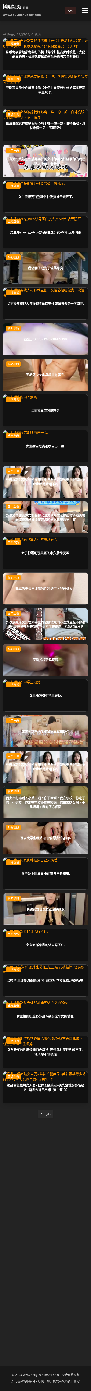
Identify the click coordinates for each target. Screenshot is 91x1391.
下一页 (44, 1114)
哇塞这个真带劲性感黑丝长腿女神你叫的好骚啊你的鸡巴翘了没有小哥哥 (45, 161)
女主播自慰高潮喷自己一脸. (45, 446)
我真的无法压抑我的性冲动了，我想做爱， (45, 589)
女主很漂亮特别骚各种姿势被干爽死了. (45, 197)
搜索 (70, 11)
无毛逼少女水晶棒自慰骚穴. (45, 375)
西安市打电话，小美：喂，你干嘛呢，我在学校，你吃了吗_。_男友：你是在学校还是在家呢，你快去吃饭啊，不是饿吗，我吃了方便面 (45, 802)
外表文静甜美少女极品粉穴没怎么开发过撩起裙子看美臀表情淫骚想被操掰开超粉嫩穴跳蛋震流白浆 (45, 517)
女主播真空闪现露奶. (45, 410)
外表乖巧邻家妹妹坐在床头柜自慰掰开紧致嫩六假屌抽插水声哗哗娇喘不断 (45, 481)
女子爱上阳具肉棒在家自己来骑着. (45, 874)
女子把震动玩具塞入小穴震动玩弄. (45, 553)
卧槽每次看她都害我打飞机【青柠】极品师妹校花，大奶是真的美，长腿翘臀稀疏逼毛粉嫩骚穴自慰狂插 (45, 54)
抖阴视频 (12, 7)
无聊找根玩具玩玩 (45, 660)
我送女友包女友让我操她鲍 (45, 909)
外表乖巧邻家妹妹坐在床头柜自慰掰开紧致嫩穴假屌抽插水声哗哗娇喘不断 (45, 766)
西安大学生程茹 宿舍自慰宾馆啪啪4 (45, 838)
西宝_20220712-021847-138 (45, 339)
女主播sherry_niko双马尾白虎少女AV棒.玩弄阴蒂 (45, 232)
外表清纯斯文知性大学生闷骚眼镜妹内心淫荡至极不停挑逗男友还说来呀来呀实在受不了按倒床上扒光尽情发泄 (45, 624)
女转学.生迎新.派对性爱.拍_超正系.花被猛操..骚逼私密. (45, 981)
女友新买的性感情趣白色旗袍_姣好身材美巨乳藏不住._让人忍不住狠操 (45, 1051)
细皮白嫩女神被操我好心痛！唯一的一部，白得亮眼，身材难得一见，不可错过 (45, 125)
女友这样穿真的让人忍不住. (45, 945)
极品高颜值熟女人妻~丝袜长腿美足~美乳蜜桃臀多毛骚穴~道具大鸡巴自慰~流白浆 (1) (45, 1087)
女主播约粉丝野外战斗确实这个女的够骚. (45, 1016)
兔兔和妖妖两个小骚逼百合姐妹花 (45, 731)
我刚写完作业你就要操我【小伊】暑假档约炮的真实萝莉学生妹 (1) (45, 89)
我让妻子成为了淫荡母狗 (45, 268)
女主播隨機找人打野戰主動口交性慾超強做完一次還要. (45, 304)
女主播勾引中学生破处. (45, 695)
